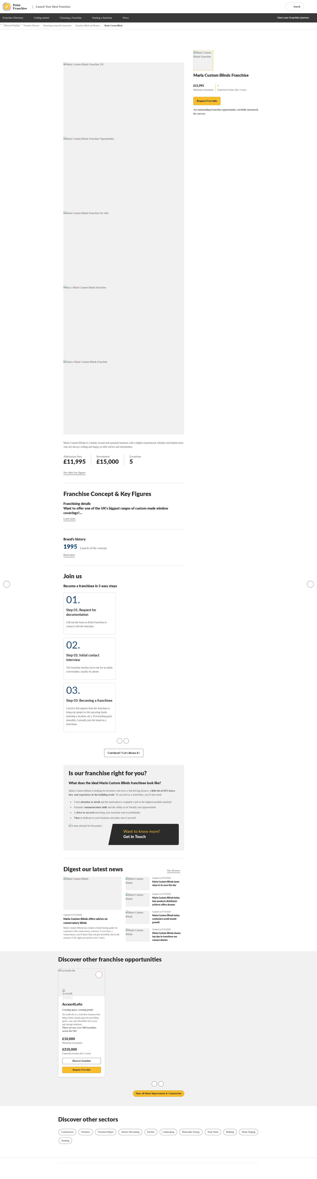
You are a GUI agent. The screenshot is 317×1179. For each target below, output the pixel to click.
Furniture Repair (105, 1132)
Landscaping (168, 1132)
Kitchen (151, 1132)
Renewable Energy (191, 1132)
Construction (67, 1132)
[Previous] (6, 584)
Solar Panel (213, 1132)
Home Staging (248, 1132)
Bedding (230, 1132)
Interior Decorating (130, 1132)
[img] (27, 18)
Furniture (85, 1132)
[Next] (310, 584)
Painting (65, 1140)
